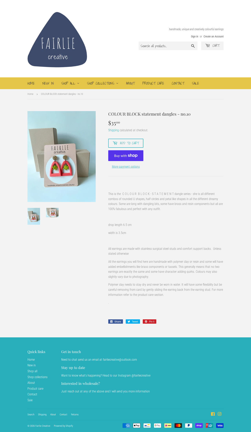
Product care (153, 83)
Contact (178, 83)
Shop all (69, 83)
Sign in (194, 36)
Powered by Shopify (63, 425)
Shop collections (101, 83)
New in (48, 83)
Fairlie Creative (42, 425)
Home (31, 83)
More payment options (126, 166)
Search (30, 414)
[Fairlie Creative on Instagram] (220, 414)
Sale (195, 83)
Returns (75, 414)
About (130, 83)
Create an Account (214, 36)
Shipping (113, 130)
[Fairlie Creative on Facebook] (213, 414)
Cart (215, 45)
